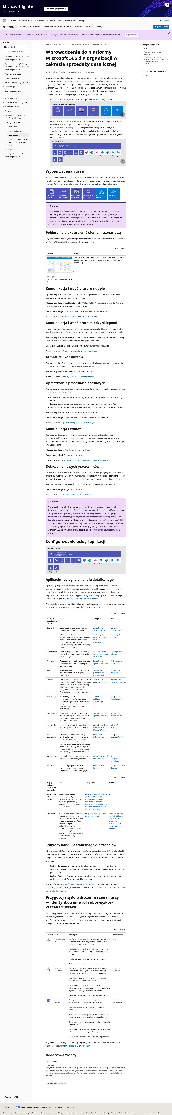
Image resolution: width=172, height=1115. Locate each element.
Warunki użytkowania (133, 1113)
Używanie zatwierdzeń (115, 629)
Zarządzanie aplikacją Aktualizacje (98, 699)
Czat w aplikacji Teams (117, 636)
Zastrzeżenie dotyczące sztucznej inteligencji (20, 1113)
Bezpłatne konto (161, 27)
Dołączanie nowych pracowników (76, 494)
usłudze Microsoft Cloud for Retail (78, 224)
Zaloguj (166, 20)
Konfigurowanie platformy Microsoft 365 (68, 121)
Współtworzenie (72, 1113)
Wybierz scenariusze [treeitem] (13, 74)
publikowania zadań (74, 687)
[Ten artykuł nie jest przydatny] (146, 75)
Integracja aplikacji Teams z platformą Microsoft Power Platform (96, 796)
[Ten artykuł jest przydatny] (144, 75)
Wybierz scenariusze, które (62, 99)
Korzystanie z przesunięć (116, 671)
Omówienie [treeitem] (13, 135)
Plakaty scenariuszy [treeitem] (12, 78)
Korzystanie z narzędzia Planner (118, 681)
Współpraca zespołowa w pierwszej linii (79, 316)
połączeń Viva (116, 737)
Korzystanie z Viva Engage (118, 766)
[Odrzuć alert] (167, 5)
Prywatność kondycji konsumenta (108, 1113)
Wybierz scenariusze (152, 49)
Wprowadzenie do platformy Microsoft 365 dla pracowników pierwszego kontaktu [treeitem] (17, 67)
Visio (55, 277)
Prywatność (86, 1113)
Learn (48, 44)
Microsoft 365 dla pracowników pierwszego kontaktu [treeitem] (17, 58)
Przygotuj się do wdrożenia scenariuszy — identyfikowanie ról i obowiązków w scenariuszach (156, 60)
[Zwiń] (29, 42)
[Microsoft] (4, 20)
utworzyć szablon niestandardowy (76, 884)
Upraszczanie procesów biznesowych (78, 422)
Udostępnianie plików (116, 652)
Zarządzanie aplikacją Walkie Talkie (99, 715)
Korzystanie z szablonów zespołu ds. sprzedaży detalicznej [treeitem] (18, 142)
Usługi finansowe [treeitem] (13, 122)
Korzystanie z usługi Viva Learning (116, 758)
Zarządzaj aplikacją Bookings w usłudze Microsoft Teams (101, 727)
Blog (60, 1113)
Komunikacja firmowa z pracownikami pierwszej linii (85, 460)
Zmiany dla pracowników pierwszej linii (98, 672)
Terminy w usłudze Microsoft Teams (78, 376)
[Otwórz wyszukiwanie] (160, 20)
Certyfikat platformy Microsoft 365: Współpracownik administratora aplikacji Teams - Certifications (86, 1068)
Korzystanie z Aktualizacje (116, 697)
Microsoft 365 (58, 44)
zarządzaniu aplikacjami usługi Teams (81, 598)
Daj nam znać (131, 35)
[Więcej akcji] (124, 44)
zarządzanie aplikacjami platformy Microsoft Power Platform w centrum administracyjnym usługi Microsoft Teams (96, 804)
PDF (48, 277)
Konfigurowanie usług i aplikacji (64, 127)
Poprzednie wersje (48, 1113)
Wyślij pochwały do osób (117, 662)
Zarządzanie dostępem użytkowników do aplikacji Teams (74, 513)
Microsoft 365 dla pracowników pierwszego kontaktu (87, 44)
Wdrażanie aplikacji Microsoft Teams (75, 1046)
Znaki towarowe (151, 1113)
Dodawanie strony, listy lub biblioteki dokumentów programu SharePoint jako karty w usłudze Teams (116, 820)
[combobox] (16, 47)
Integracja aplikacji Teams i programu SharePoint (100, 654)
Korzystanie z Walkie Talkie (116, 714)
